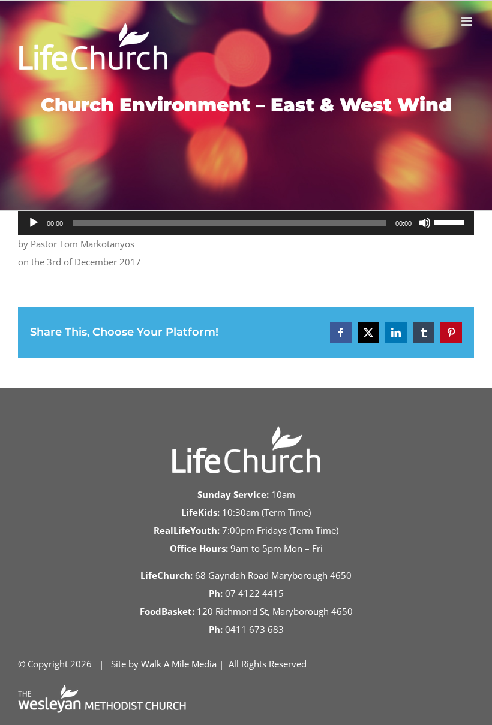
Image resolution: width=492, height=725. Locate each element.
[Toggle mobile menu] (467, 21)
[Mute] (425, 223)
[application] (246, 223)
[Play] (34, 223)
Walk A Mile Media (179, 664)
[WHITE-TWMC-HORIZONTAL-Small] (102, 689)
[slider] (451, 221)
